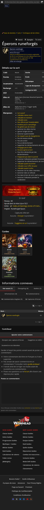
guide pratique (33, 364)
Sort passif (21, 113)
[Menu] (2, 2)
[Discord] (13, 499)
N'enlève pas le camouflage (26, 125)
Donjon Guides (28, 440)
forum (26, 371)
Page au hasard (17, 487)
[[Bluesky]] (20, 499)
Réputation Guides (30, 451)
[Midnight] (6, 462)
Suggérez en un (21, 223)
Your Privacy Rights (34, 483)
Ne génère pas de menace (26, 127)
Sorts (19, 33)
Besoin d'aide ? (14, 479)
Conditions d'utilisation (22, 495)
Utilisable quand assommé (26, 164)
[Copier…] (33, 305)
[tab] (7, 288)
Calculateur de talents (11, 455)
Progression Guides (10, 440)
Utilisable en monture (24, 118)
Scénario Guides (29, 458)
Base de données (10, 33)
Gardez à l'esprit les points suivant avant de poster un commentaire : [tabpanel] (21, 380)
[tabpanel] (22, 314)
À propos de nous (9, 483)
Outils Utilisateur (28, 479)
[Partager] (42, 2)
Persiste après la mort (25, 150)
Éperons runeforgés (12, 315)
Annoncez (21, 483)
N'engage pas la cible (24, 147)
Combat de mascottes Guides (32, 455)
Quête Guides (28, 448)
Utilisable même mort (24, 115)
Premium (28, 487)
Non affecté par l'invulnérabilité (28, 122)
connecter (27, 408)
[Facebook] (23, 499)
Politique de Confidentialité (22, 491)
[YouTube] (27, 499)
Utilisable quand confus (25, 168)
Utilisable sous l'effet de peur (27, 166)
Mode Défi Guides (29, 462)
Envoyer (21, 216)
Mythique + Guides (9, 444)
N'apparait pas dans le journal (27, 157)
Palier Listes (7, 458)
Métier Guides (8, 448)
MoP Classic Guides (30, 430)
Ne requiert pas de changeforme (28, 136)
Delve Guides (7, 437)
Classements (27, 469)
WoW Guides (7, 430)
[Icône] (5, 50)
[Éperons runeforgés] (3, 315)
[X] (16, 499)
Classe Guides (8, 433)
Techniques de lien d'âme (31, 33)
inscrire (37, 408)
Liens (39, 40)
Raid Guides (7, 451)
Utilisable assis (22, 120)
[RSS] (31, 499)
